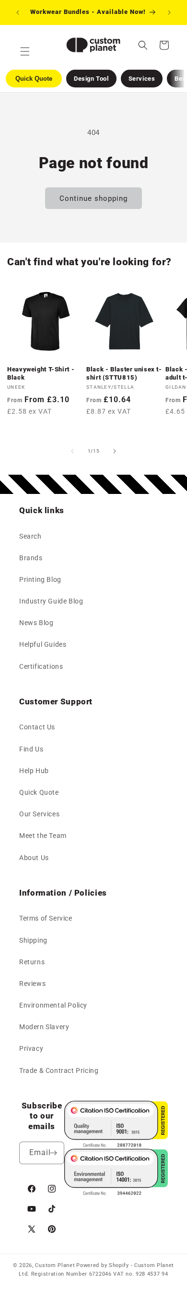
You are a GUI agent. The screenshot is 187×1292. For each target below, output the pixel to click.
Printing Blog (40, 579)
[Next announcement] (169, 12)
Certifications (41, 666)
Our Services (39, 814)
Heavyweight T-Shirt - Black (40, 373)
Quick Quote (39, 792)
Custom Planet (55, 1265)
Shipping (33, 940)
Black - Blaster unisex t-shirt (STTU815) (124, 373)
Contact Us (37, 727)
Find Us (31, 749)
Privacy (31, 1048)
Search (30, 536)
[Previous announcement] (17, 12)
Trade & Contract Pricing (58, 1070)
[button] (142, 45)
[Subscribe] (53, 1153)
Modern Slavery (44, 1027)
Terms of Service (45, 918)
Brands (31, 558)
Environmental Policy (53, 1005)
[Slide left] (72, 451)
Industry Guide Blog (51, 601)
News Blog (36, 623)
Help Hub (34, 771)
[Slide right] (114, 451)
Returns (32, 962)
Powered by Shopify (102, 1265)
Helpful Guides (42, 644)
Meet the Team (43, 835)
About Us (34, 857)
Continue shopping (93, 198)
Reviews (32, 983)
